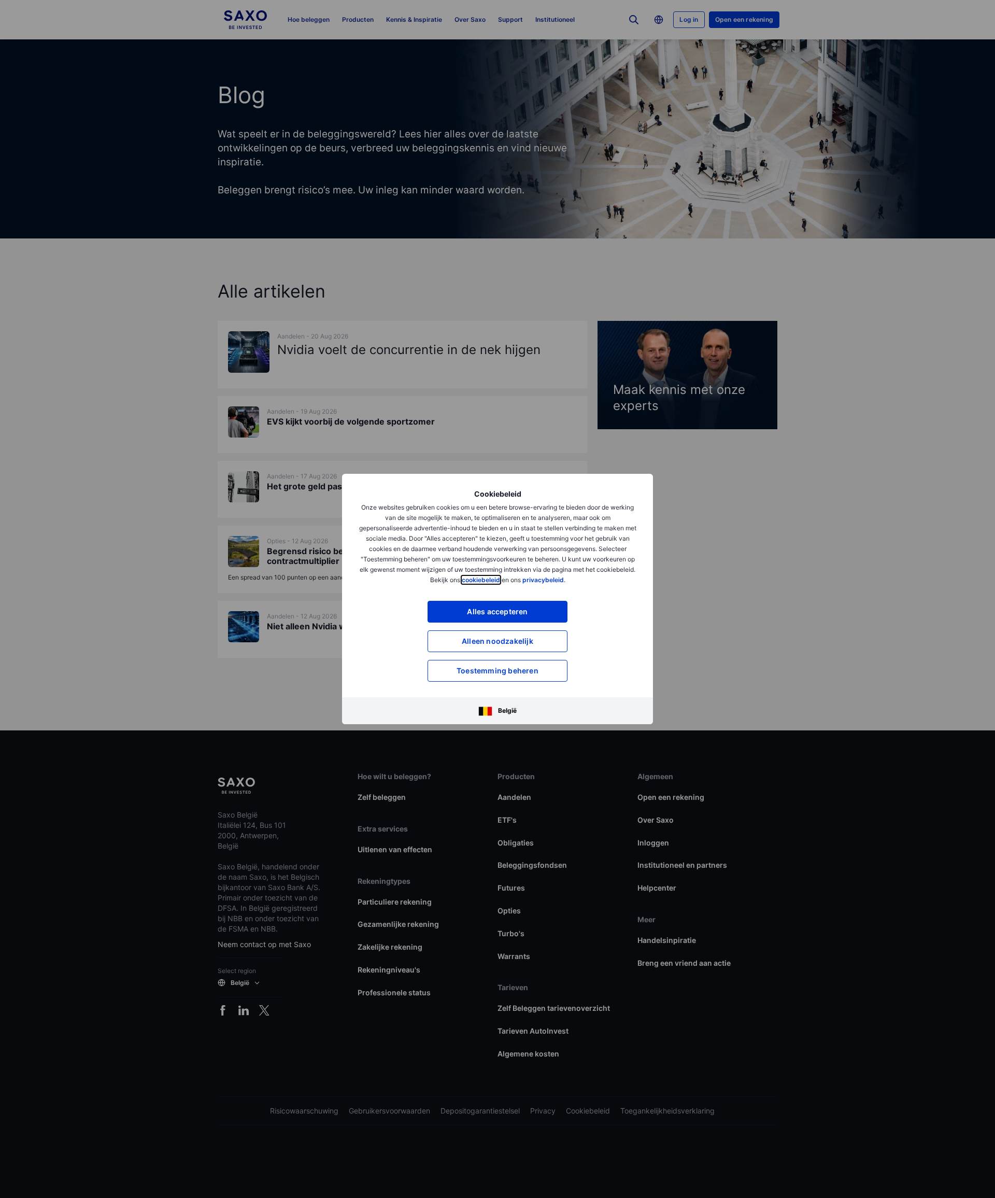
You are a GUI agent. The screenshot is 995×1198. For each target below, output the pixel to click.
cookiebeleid (481, 580)
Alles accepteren (497, 611)
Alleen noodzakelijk (497, 641)
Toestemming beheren (497, 670)
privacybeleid (543, 580)
